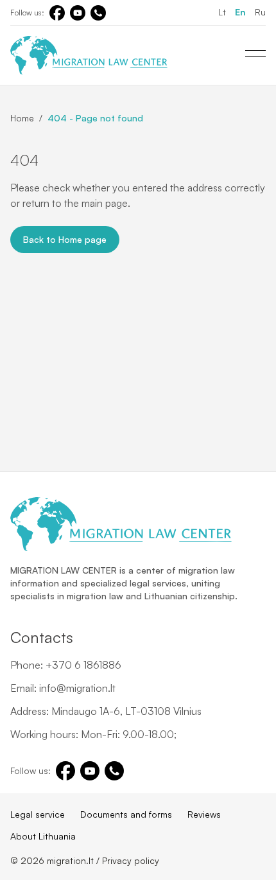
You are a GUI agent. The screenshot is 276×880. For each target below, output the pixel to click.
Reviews (204, 814)
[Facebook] (57, 13)
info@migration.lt (77, 688)
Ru (260, 11)
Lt (222, 11)
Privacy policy (130, 860)
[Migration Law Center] (89, 55)
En (240, 11)
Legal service (37, 814)
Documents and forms (126, 814)
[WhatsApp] (98, 13)
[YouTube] (77, 13)
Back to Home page (65, 239)
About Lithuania (43, 836)
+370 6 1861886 (83, 664)
